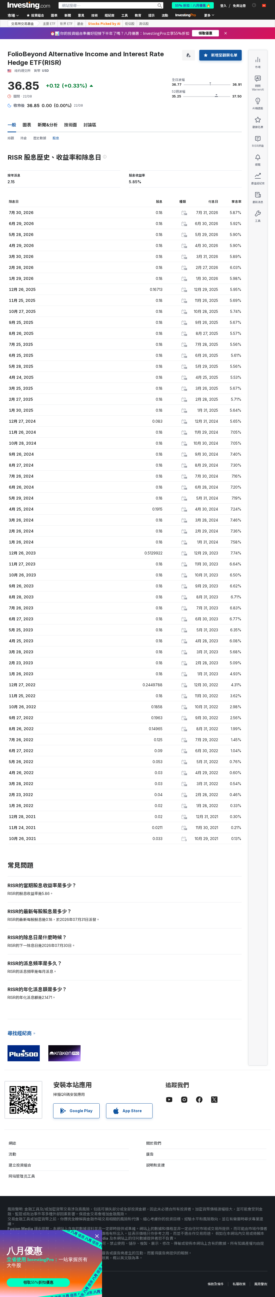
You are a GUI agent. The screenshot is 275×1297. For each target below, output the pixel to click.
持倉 (23, 138)
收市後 (19, 105)
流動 (12, 1154)
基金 (80, 23)
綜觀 (11, 138)
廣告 (150, 1154)
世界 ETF (66, 23)
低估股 (130, 23)
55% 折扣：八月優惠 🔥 (193, 5)
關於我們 (153, 1143)
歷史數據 (39, 138)
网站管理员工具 (22, 1176)
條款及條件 (216, 1284)
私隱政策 (239, 1284)
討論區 (90, 125)
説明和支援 (155, 1165)
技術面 (70, 125)
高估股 (144, 23)
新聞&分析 (48, 125)
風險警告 (260, 1284)
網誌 (12, 1143)
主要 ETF (49, 23)
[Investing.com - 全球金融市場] (29, 5)
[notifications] (254, 5)
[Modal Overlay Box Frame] (51, 1263)
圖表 (27, 125)
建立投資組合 (20, 1165)
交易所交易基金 (22, 23)
